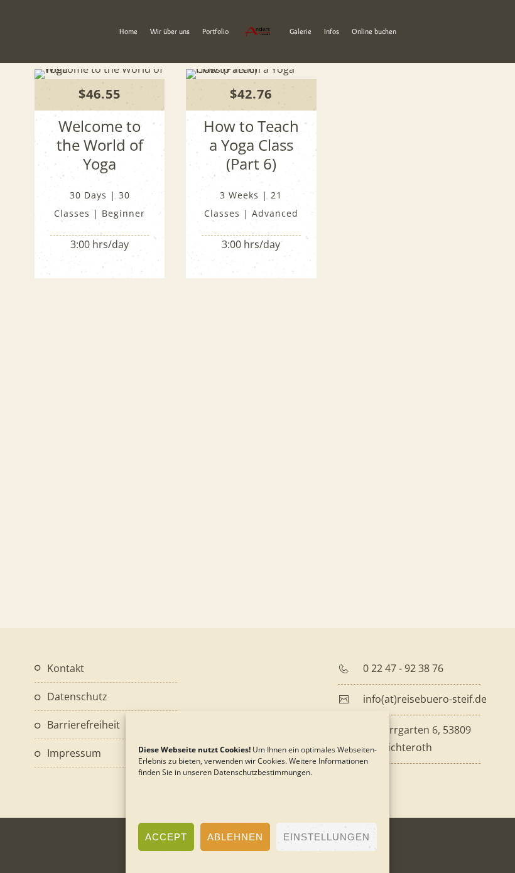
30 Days (88, 195)
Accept (166, 837)
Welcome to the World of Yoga (100, 145)
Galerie (301, 31)
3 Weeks (239, 195)
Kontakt (65, 668)
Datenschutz (77, 696)
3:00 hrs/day (99, 244)
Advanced (275, 213)
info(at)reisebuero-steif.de (425, 699)
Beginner (123, 213)
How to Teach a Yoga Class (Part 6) (251, 145)
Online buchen (374, 31)
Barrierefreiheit (83, 725)
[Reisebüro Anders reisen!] (257, 31)
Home (128, 31)
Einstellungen (326, 837)
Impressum (74, 753)
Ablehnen (235, 837)
